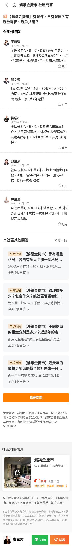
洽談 (62, 539)
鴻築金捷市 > (30, 498)
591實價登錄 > (12, 498)
